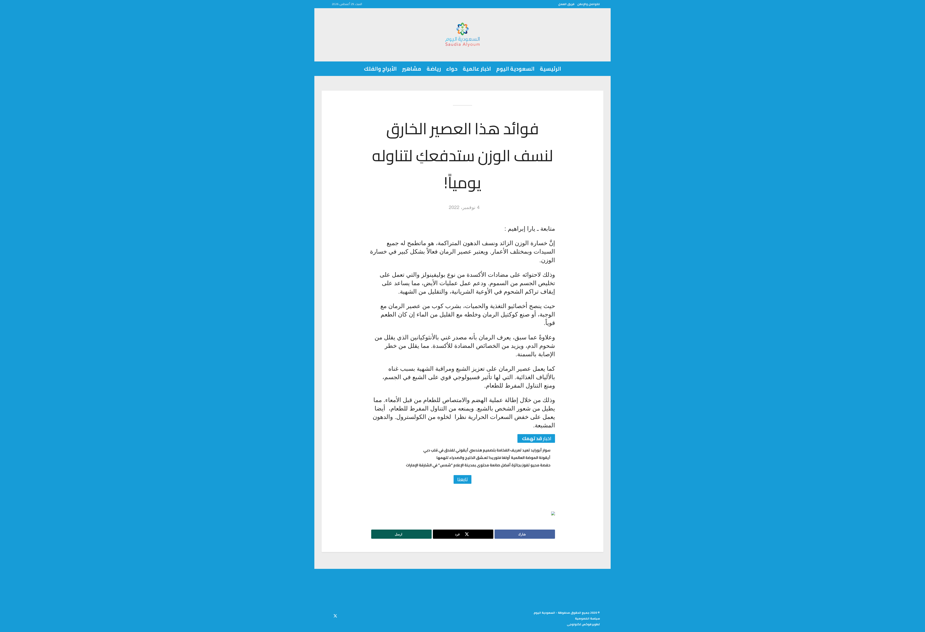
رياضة (434, 69)
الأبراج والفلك (380, 69)
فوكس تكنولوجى (579, 624)
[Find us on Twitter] (335, 615)
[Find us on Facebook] (344, 615)
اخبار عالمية (477, 69)
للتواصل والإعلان (588, 4)
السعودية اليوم (515, 69)
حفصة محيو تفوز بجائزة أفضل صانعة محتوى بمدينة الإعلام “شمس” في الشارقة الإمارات (478, 465)
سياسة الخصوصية (587, 618)
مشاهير (411, 69)
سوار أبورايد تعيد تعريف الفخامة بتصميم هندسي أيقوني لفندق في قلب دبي (486, 450)
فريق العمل (566, 4)
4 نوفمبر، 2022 (464, 206)
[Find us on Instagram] (326, 615)
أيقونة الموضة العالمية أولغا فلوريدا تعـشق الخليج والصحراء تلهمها (493, 457)
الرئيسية (550, 69)
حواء (451, 69)
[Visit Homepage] (462, 35)
